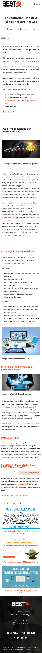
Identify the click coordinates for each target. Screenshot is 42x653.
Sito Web (7, 495)
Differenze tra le (11, 101)
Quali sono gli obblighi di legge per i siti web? (21, 591)
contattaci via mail (21, 484)
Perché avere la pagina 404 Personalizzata (21, 562)
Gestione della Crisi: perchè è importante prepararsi (21, 532)
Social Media (15, 495)
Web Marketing (24, 495)
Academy (13, 29)
